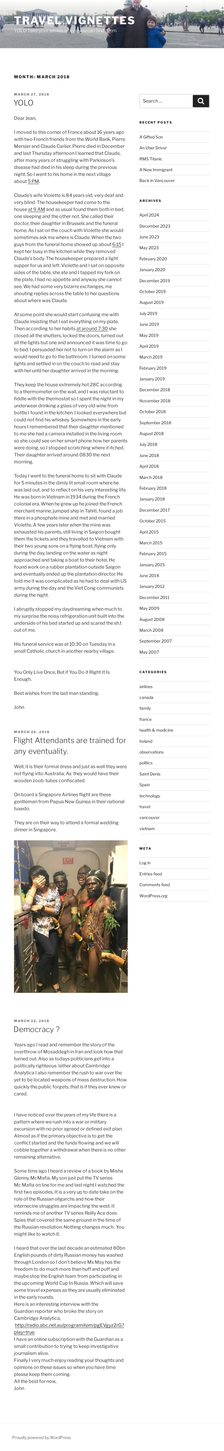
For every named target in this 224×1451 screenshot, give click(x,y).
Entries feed (150, 873)
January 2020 (152, 269)
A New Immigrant (155, 169)
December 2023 (154, 226)
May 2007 (149, 652)
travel (144, 806)
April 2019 (149, 346)
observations (151, 751)
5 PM (33, 181)
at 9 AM (36, 209)
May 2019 (148, 335)
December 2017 (154, 510)
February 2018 (153, 488)
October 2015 (152, 520)
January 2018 (152, 498)
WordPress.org (153, 895)
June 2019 (149, 324)
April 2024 (149, 214)
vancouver (149, 817)
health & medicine (156, 730)
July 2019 (148, 313)
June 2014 (149, 575)
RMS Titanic (150, 158)
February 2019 (153, 368)
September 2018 (155, 422)
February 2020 (153, 258)
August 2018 (151, 433)
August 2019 (151, 302)
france (145, 719)
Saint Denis (149, 773)
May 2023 (149, 247)
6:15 (116, 244)
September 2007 (155, 640)
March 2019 (150, 356)
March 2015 (150, 542)
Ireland (145, 741)
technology (149, 795)
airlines (146, 686)
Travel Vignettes (75, 20)
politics (146, 762)
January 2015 (152, 564)
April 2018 (149, 466)
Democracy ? (36, 1029)
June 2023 (149, 236)
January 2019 (152, 378)
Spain (144, 784)
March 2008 (151, 630)
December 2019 (154, 280)
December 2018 (154, 389)
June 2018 (149, 455)
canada (146, 697)
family (145, 708)
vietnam (147, 828)
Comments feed (154, 884)
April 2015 (149, 531)
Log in (144, 862)
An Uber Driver (153, 147)
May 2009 (149, 608)
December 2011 (154, 597)
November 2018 (154, 400)
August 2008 (151, 619)
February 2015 (153, 553)
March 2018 (150, 477)
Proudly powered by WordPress (41, 1437)
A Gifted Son (151, 136)
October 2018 (152, 411)
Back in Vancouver (157, 180)
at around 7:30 (92, 328)
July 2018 (148, 444)
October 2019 (152, 291)
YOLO (23, 102)
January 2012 (151, 586)
